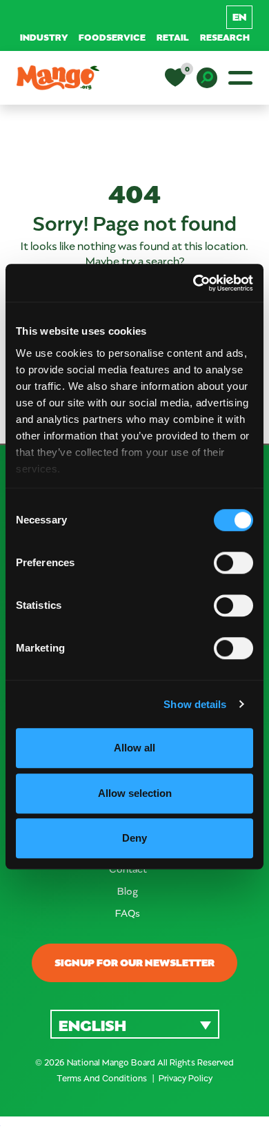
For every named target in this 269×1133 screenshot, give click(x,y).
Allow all (134, 747)
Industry (44, 37)
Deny (134, 838)
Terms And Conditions (103, 1077)
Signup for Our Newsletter (134, 962)
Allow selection (135, 793)
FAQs (127, 913)
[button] (134, 1024)
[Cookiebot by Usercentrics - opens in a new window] (193, 283)
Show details (194, 704)
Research (225, 37)
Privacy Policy (185, 1077)
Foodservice (112, 37)
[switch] (233, 563)
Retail (173, 37)
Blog (127, 891)
